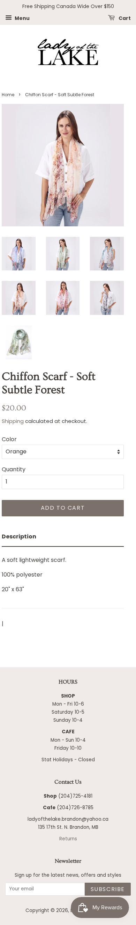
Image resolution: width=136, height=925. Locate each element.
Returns (68, 838)
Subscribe (108, 889)
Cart (124, 17)
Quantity (13, 469)
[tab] (63, 537)
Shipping (13, 421)
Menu (22, 17)
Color (9, 439)
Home (8, 95)
